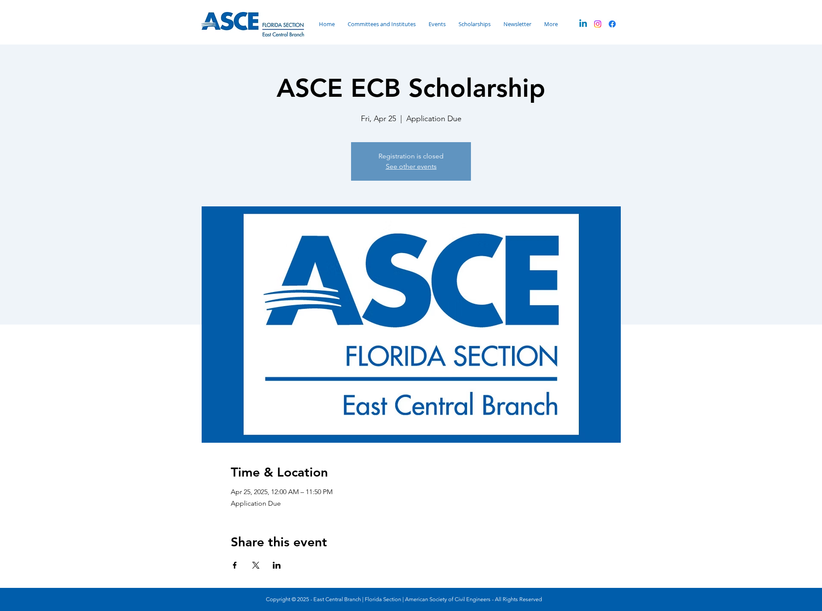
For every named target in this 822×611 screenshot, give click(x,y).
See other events (411, 166)
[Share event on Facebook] (235, 565)
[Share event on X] (256, 565)
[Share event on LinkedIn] (277, 565)
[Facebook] (612, 24)
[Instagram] (597, 24)
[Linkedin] (583, 24)
